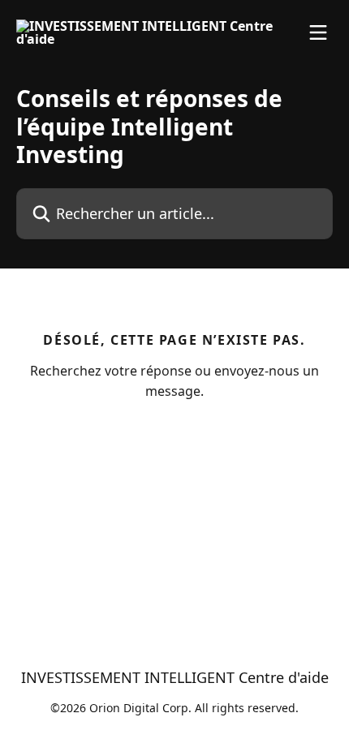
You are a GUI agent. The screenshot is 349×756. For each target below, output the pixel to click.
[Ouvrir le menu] (318, 32)
